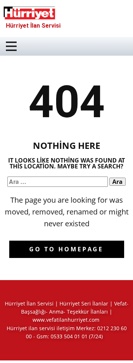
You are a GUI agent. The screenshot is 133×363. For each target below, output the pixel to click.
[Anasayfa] (30, 13)
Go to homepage (66, 249)
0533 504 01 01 (69, 336)
